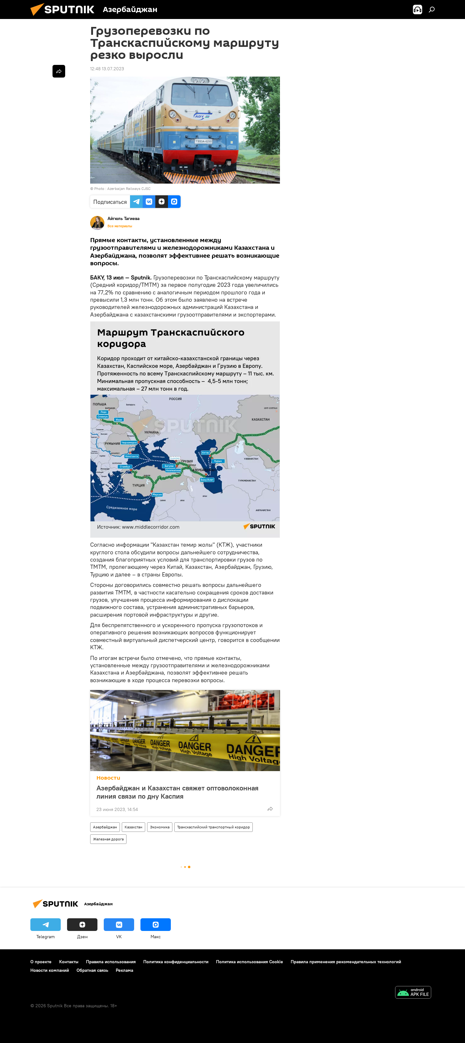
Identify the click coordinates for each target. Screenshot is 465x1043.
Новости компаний (49, 970)
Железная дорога (108, 839)
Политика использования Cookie (249, 961)
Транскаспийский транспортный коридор (213, 827)
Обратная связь (92, 970)
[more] (270, 808)
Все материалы (120, 226)
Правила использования (111, 961)
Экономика (160, 827)
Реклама (124, 970)
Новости (108, 778)
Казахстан (133, 827)
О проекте (41, 961)
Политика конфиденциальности (175, 961)
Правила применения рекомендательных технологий (346, 961)
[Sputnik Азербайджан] (65, 17)
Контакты (68, 961)
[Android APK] (413, 993)
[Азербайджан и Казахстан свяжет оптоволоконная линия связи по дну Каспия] (185, 730)
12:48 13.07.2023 (107, 69)
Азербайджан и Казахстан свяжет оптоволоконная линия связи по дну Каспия (177, 792)
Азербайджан (105, 827)
